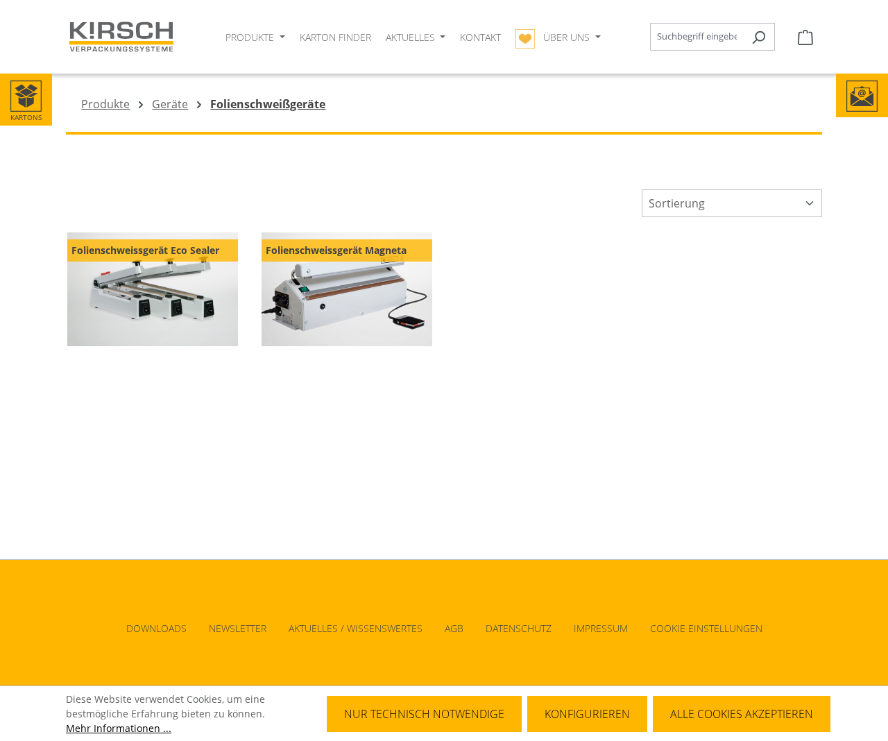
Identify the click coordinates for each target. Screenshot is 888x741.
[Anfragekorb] (805, 37)
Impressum (601, 628)
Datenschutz (519, 628)
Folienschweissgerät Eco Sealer (145, 250)
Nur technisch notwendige (424, 714)
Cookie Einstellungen (706, 628)
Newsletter (237, 628)
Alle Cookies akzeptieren (741, 714)
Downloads (156, 628)
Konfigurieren (587, 714)
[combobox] (696, 37)
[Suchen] (758, 37)
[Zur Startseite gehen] (121, 37)
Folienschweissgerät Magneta (336, 250)
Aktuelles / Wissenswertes (355, 628)
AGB (454, 628)
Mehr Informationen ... (118, 728)
